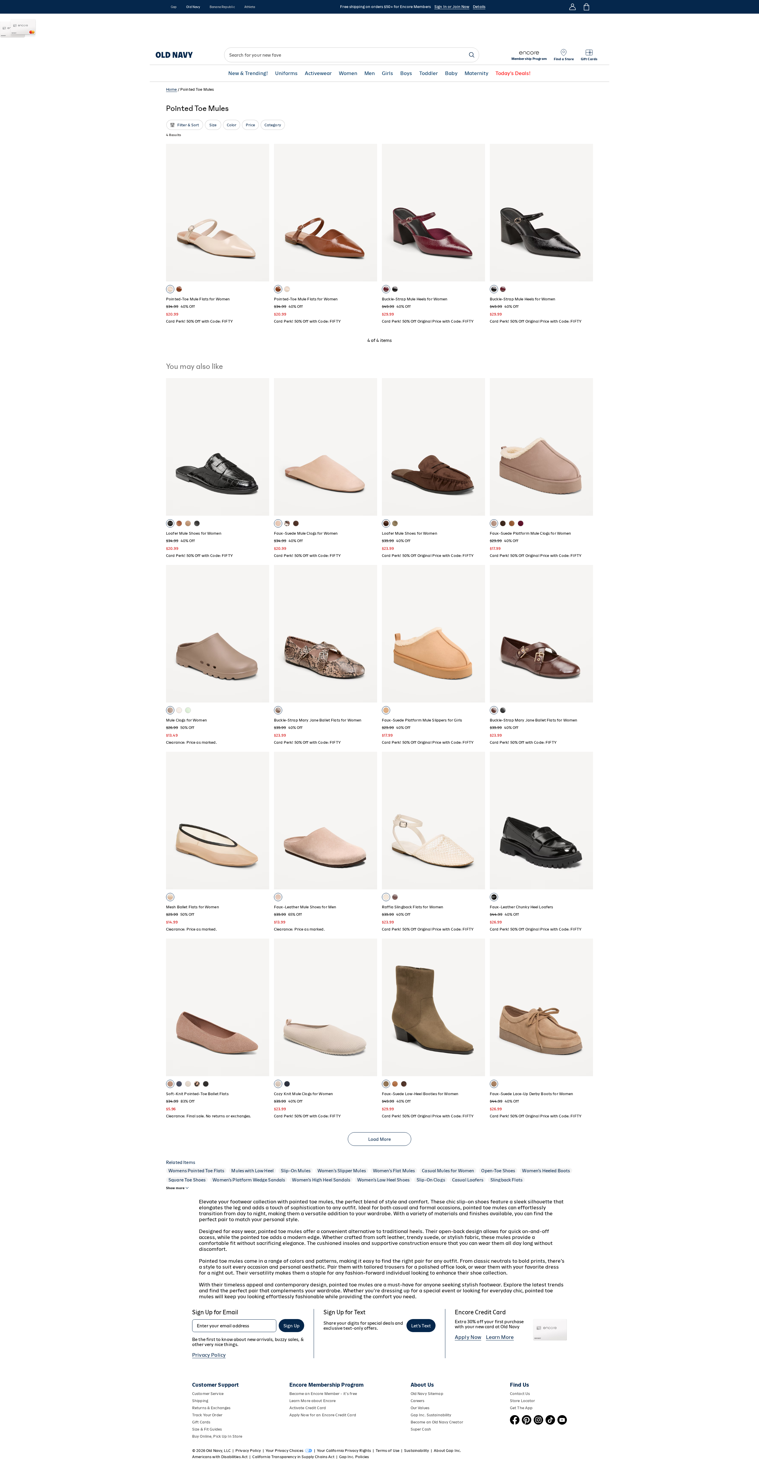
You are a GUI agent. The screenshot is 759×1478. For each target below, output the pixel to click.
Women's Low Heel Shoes (383, 1179)
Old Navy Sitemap (427, 1393)
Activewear (318, 73)
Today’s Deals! (513, 73)
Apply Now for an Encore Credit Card (322, 1415)
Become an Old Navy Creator (437, 1422)
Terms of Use (387, 1450)
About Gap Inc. (447, 1450)
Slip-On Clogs (431, 1179)
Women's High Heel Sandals (321, 1179)
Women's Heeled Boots (546, 1170)
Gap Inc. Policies (354, 1457)
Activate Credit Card (307, 1408)
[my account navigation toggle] (572, 7)
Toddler (428, 73)
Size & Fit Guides (207, 1429)
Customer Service (208, 1393)
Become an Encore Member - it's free (323, 1393)
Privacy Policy (209, 1355)
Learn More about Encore (312, 1401)
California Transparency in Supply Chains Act (293, 1457)
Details (479, 6)
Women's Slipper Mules (342, 1170)
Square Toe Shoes (186, 1179)
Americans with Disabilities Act (220, 1457)
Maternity (476, 73)
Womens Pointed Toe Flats (196, 1170)
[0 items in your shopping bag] (586, 7)
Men (369, 73)
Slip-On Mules (295, 1170)
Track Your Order (207, 1415)
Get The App (521, 1408)
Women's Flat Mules (394, 1170)
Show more (175, 1188)
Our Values (420, 1408)
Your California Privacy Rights (344, 1450)
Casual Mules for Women (448, 1170)
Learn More (500, 1337)
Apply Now (468, 1337)
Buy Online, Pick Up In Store (217, 1436)
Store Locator (522, 1401)
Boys (406, 73)
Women (348, 73)
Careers (418, 1401)
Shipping (200, 1401)
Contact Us (520, 1393)
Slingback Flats (506, 1179)
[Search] (472, 55)
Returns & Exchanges (211, 1408)
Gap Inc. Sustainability (431, 1415)
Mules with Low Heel (252, 1170)
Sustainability (416, 1450)
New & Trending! (248, 73)
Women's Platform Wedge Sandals (249, 1179)
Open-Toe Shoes (498, 1170)
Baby (451, 73)
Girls (387, 73)
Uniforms (286, 73)
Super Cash (421, 1429)
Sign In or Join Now (451, 6)
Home (171, 89)
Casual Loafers (467, 1179)
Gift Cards (201, 1422)
